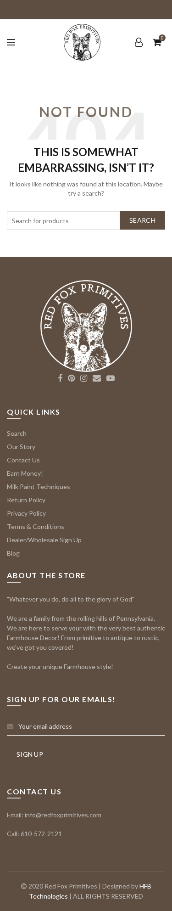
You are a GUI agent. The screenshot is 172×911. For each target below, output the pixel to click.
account (138, 42)
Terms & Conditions (35, 526)
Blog (13, 553)
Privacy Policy (26, 513)
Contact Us (23, 460)
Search (142, 220)
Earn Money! (25, 473)
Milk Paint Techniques (38, 486)
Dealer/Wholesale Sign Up (44, 540)
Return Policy (26, 500)
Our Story (21, 446)
